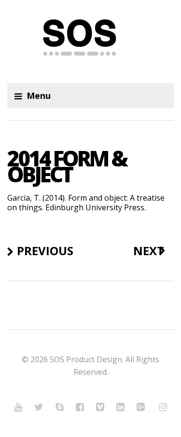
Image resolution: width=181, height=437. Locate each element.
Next (148, 251)
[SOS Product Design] (90, 41)
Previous (45, 251)
